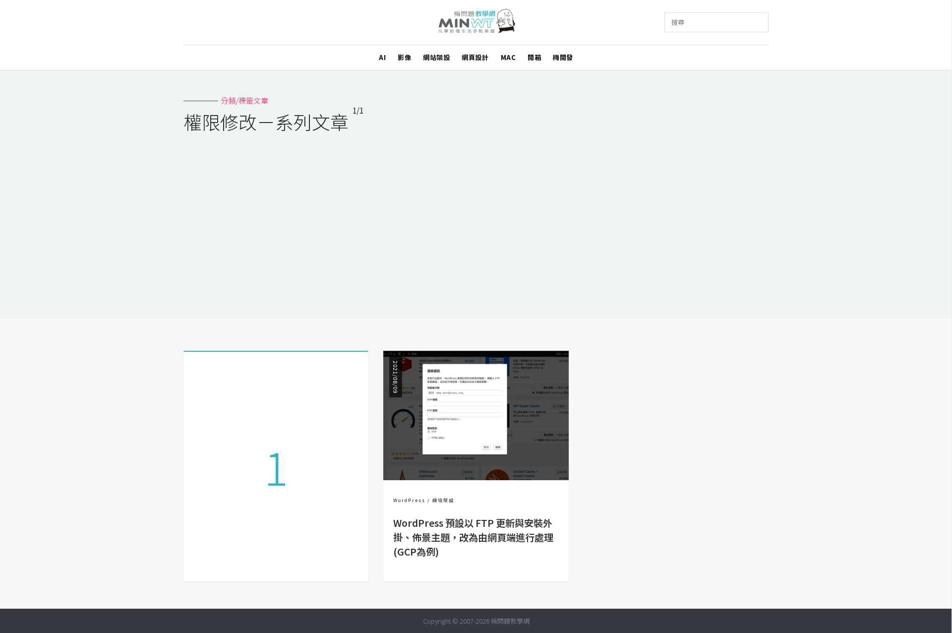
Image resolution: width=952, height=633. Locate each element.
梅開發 (563, 57)
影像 (404, 57)
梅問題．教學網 (476, 22)
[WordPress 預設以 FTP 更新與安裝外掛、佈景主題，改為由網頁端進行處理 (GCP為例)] (475, 477)
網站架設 (436, 57)
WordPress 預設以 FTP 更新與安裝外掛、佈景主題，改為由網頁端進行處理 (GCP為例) (473, 537)
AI (382, 57)
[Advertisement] (476, 219)
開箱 (534, 57)
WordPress (409, 500)
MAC (508, 57)
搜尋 (677, 22)
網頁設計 (475, 57)
